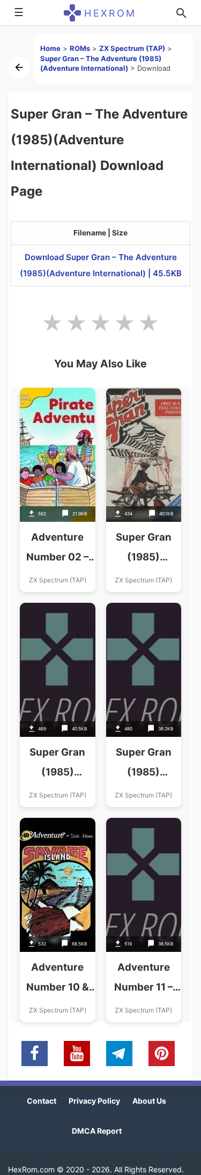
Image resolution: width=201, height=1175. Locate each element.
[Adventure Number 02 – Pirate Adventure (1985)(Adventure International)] (57, 490)
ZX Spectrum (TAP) (132, 48)
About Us (149, 1100)
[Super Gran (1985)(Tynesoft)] (57, 705)
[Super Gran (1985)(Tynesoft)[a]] (144, 490)
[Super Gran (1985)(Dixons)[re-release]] (144, 705)
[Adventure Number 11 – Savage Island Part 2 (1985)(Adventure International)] (144, 920)
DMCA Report (97, 1130)
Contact (41, 1100)
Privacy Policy (94, 1100)
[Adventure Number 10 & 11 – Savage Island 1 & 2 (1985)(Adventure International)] (57, 920)
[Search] (181, 13)
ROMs (80, 48)
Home (50, 48)
